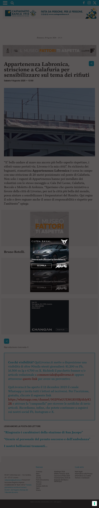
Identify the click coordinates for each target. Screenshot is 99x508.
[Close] (69, 238)
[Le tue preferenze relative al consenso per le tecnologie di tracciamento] (94, 503)
